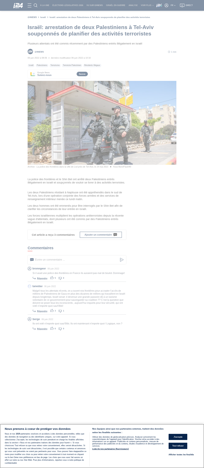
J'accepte (178, 437)
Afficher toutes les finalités (181, 454)
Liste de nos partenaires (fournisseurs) (110, 449)
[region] (102, 446)
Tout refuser (178, 446)
